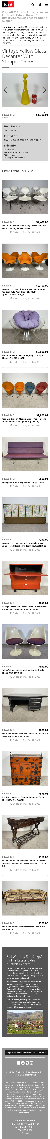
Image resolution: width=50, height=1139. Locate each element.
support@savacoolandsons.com (21, 1007)
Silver (27, 986)
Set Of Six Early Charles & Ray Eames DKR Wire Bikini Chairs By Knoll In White (24, 227)
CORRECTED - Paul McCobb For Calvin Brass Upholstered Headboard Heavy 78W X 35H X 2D (24, 544)
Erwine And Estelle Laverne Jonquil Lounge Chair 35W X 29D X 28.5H (22, 356)
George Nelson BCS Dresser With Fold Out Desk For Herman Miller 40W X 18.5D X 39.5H (24, 608)
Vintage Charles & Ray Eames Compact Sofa (23, 482)
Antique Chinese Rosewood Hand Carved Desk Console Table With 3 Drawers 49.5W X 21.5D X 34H (24, 863)
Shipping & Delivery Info (14, 157)
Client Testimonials (28, 1075)
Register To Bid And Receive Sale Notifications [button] (26, 1052)
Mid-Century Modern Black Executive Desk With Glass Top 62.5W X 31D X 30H (25, 735)
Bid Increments (10, 155)
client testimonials (22, 978)
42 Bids (5, 118)
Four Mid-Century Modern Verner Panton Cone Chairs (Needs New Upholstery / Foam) (24, 420)
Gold (22, 986)
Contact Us (20, 1072)
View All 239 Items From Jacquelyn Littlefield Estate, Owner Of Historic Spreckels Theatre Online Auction (25, 16)
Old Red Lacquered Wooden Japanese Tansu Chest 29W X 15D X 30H (23, 798)
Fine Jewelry (34, 986)
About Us (10, 1072)
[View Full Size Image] (45, 110)
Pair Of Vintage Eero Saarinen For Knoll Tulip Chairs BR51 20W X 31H (23, 671)
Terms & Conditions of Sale (16, 152)
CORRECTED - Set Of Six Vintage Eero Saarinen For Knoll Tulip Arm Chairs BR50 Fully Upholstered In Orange (24, 292)
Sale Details (9, 149)
